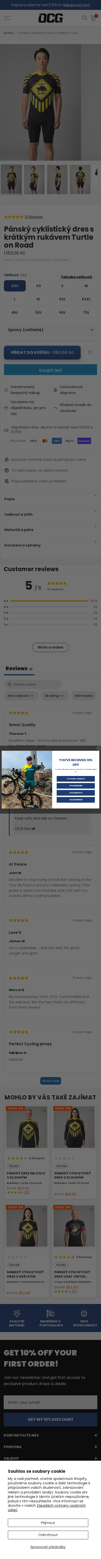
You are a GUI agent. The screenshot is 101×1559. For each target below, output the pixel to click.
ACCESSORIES (75, 799)
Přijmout (48, 1522)
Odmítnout (48, 1534)
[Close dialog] (99, 748)
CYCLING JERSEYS (76, 778)
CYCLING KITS (75, 792)
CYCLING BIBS (75, 785)
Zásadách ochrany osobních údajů (47, 1507)
